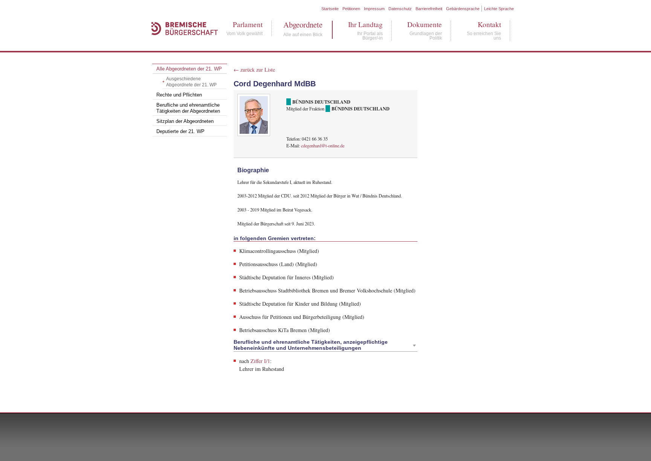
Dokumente (424, 24)
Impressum (374, 8)
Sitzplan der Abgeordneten (185, 121)
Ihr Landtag (365, 24)
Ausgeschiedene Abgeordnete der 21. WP (191, 81)
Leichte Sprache (499, 8)
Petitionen (351, 8)
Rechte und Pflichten (179, 95)
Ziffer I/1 (260, 361)
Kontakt (484, 24)
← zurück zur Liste (254, 69)
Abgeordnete (302, 25)
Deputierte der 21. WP (180, 131)
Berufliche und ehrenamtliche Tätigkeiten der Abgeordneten (188, 108)
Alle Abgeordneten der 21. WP (189, 69)
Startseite (330, 8)
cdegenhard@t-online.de (322, 145)
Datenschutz (400, 8)
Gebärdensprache (463, 8)
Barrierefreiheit (429, 8)
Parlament (244, 24)
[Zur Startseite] (181, 43)
